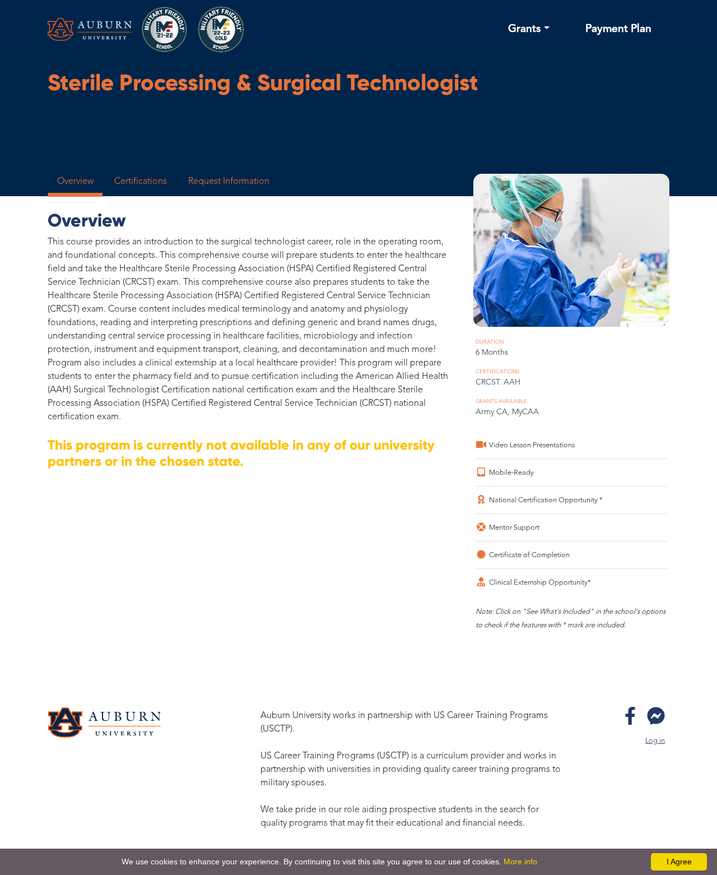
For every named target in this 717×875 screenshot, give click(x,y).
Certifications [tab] (140, 181)
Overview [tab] (75, 181)
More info (520, 861)
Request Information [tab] (228, 181)
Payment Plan (618, 29)
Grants (524, 29)
